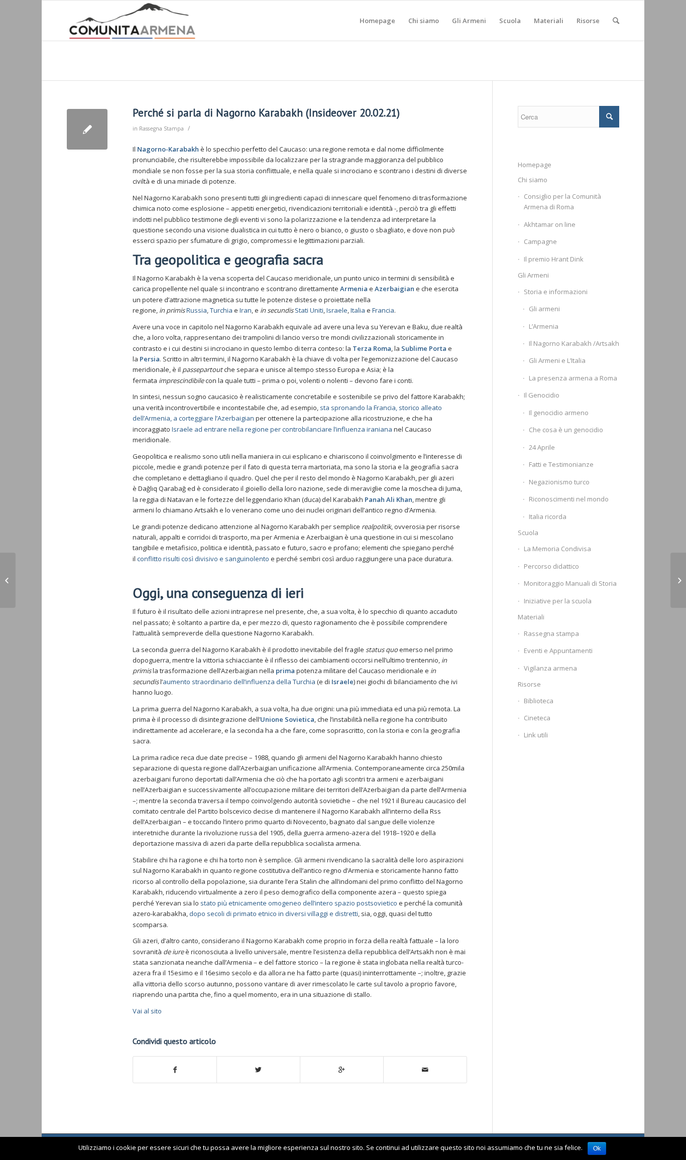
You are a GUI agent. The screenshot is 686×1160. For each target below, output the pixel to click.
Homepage (534, 164)
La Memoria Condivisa (557, 548)
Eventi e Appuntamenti (558, 650)
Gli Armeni (533, 275)
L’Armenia (543, 326)
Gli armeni (544, 308)
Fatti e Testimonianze (561, 464)
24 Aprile (542, 447)
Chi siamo (532, 179)
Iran (246, 310)
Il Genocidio (541, 395)
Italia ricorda (547, 516)
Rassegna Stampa (161, 128)
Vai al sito (147, 1010)
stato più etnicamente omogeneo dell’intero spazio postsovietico (298, 903)
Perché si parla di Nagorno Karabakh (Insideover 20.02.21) (266, 112)
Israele (337, 310)
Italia (358, 310)
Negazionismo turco (559, 481)
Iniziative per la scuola (558, 600)
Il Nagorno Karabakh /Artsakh (574, 343)
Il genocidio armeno (559, 412)
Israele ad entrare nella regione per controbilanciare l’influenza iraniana (282, 429)
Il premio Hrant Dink (554, 259)
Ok (597, 1148)
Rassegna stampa (551, 633)
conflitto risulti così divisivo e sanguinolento (203, 558)
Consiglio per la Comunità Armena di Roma (562, 201)
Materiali (531, 616)
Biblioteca (538, 700)
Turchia (222, 310)
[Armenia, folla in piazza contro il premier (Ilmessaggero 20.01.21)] (8, 580)
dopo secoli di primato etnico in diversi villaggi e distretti (273, 913)
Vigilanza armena (550, 668)
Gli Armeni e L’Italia (557, 360)
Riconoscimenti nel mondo (569, 498)
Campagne (540, 241)
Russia (196, 310)
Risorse (529, 684)
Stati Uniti (309, 310)
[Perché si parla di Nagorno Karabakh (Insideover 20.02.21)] (87, 129)
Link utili (536, 734)
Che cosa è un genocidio (566, 429)
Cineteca (537, 717)
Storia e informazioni (556, 291)
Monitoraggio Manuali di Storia (570, 583)
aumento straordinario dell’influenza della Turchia (239, 681)
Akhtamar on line (550, 224)
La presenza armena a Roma (573, 377)
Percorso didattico (551, 566)
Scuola (528, 532)
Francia (383, 310)
